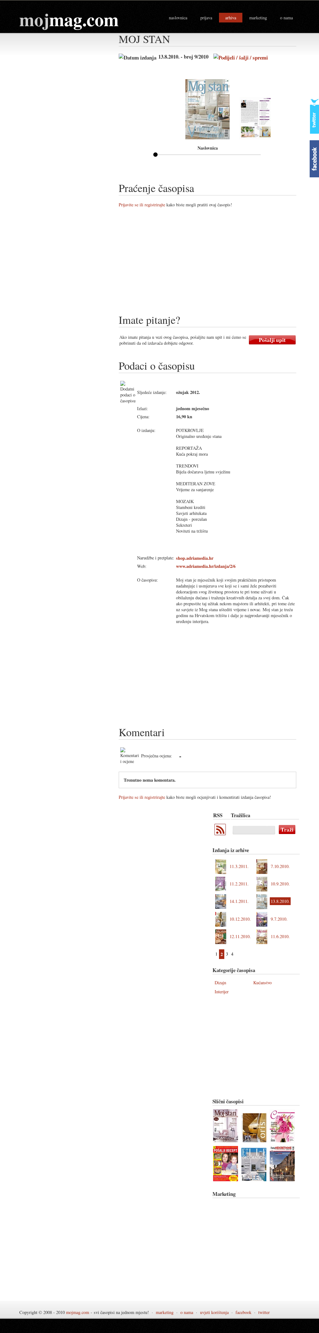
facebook (243, 1312)
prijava (206, 18)
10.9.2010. (280, 884)
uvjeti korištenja (214, 1312)
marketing (258, 18)
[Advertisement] (219, 263)
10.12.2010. (240, 919)
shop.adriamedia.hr (194, 558)
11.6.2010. (280, 936)
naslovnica (178, 18)
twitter (264, 1312)
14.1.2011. (239, 901)
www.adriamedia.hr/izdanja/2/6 (206, 566)
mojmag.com (77, 1312)
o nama (286, 18)
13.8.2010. (280, 901)
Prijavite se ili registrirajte (142, 205)
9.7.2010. (279, 919)
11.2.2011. (239, 884)
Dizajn (220, 982)
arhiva (230, 18)
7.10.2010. (280, 866)
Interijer (222, 992)
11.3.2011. (239, 866)
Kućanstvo (262, 982)
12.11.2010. (240, 936)
